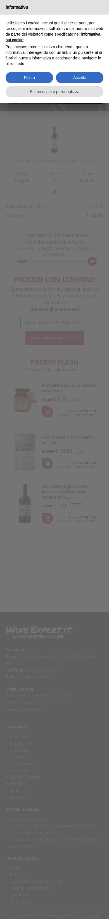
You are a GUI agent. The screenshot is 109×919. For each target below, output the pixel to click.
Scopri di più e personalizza (54, 91)
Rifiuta (29, 77)
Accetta (79, 77)
